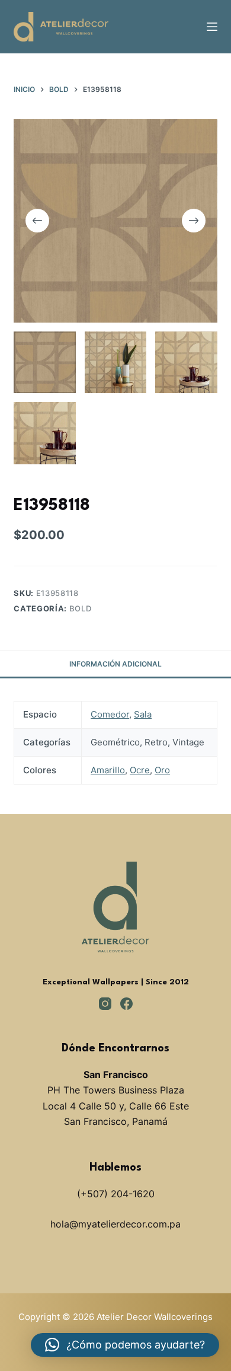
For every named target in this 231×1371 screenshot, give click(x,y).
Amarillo (108, 770)
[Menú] (212, 26)
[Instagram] (105, 1003)
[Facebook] (126, 1003)
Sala (143, 714)
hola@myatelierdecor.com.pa (115, 1224)
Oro (162, 770)
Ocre (140, 770)
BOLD (80, 608)
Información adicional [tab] (115, 663)
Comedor (110, 714)
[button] (125, 1345)
